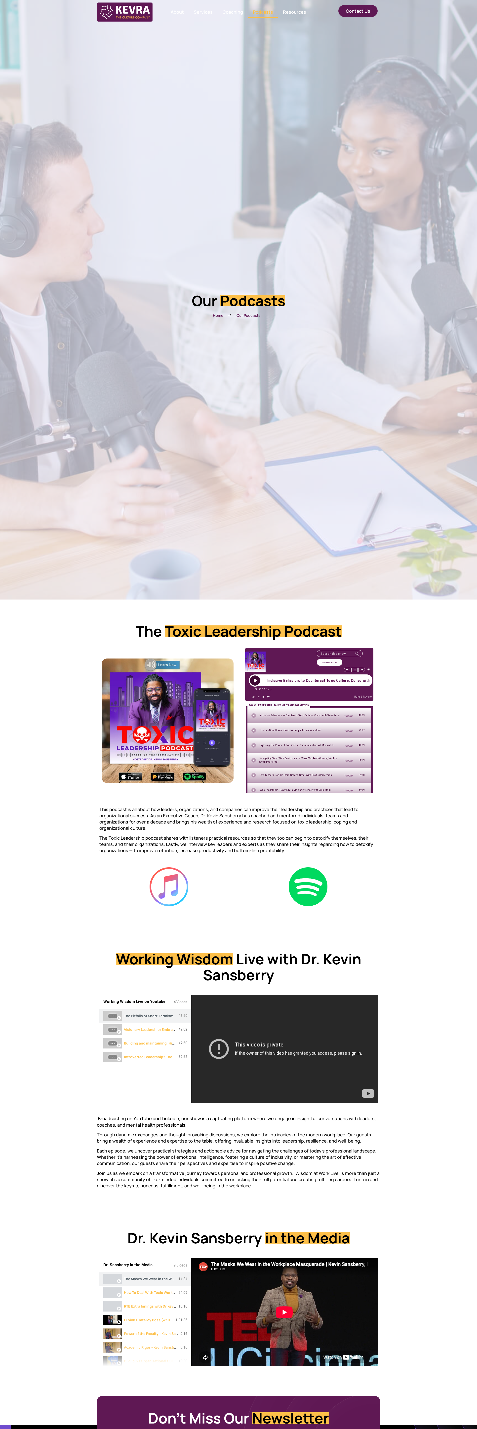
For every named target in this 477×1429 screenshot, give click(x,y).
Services (203, 12)
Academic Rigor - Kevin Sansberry (152, 1347)
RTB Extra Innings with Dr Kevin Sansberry (159, 1306)
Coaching (233, 12)
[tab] (145, 1016)
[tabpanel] (284, 1049)
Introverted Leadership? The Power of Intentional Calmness (174, 1056)
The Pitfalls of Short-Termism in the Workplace (163, 1015)
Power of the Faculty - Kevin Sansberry (156, 1333)
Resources (294, 12)
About (177, 12)
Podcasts (263, 12)
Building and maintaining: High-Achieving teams (165, 1043)
